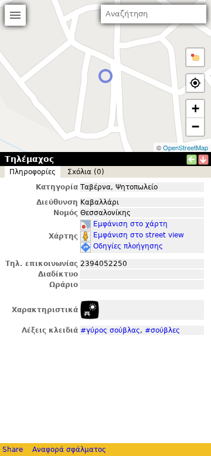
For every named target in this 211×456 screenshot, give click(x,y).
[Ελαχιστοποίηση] (203, 159)
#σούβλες (162, 330)
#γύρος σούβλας (110, 330)
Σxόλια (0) (85, 172)
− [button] (195, 126)
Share (12, 449)
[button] (195, 57)
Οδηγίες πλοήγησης (128, 246)
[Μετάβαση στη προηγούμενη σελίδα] (191, 159)
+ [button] (195, 108)
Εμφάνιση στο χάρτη (130, 224)
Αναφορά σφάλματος (69, 449)
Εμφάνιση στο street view (138, 235)
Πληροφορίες (32, 172)
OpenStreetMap (185, 147)
